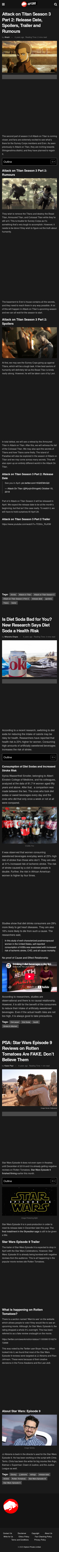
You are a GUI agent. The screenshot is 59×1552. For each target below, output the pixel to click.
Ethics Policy (24, 1536)
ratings (33, 1474)
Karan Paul (9, 1065)
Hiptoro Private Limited (32, 1547)
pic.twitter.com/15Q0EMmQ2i (35, 482)
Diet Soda (26, 1022)
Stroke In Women (10, 1026)
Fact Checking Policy (43, 1536)
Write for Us (8, 1536)
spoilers (48, 598)
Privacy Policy (40, 1539)
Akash (7, 37)
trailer (14, 603)
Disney (13, 1474)
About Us (48, 1533)
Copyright (35, 1533)
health (35, 1022)
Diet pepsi (15, 1022)
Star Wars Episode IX (37, 1478)
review (6, 1478)
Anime (13, 594)
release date (37, 598)
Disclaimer (22, 1533)
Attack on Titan (25, 594)
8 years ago (19, 37)
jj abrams (23, 1474)
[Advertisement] (29, 107)
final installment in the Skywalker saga (20, 1231)
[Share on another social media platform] (29, 77)
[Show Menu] (3, 4)
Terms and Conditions (20, 1539)
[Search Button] (55, 4)
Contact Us (7, 1533)
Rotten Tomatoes (19, 1478)
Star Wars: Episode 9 (11, 1483)
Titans (5, 603)
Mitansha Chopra (11, 636)
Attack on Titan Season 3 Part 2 (16, 598)
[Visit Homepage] (29, 4)
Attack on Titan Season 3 (44, 594)
